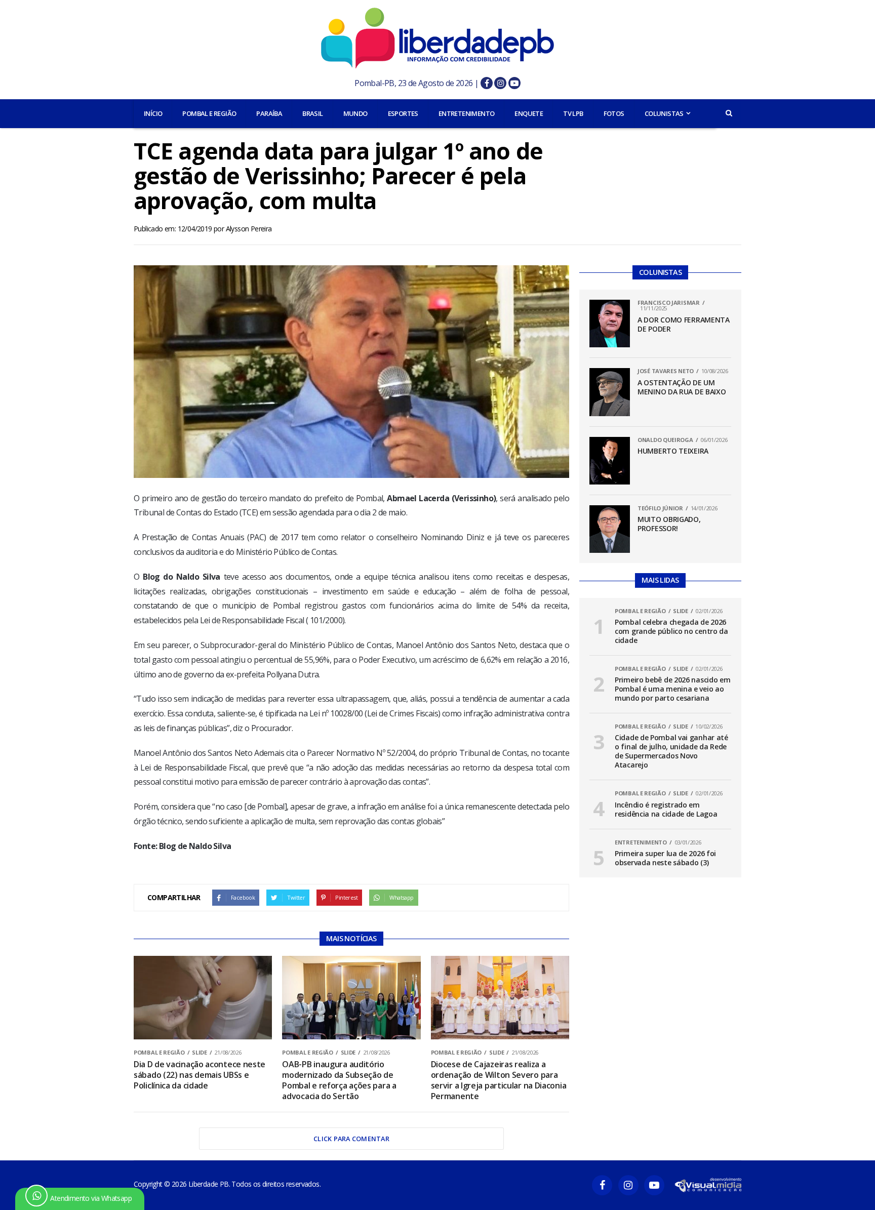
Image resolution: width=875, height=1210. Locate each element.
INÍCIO (153, 113)
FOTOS (614, 113)
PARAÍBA (269, 113)
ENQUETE (528, 113)
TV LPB (573, 113)
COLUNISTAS (664, 113)
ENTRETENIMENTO (467, 113)
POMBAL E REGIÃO (209, 113)
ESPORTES (403, 113)
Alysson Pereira (249, 228)
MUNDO (355, 113)
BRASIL (312, 113)
